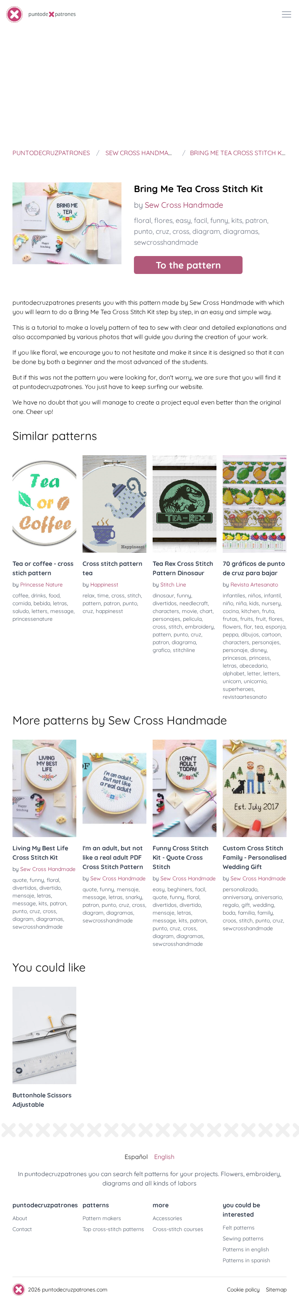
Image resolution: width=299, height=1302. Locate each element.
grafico (161, 650)
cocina (231, 611)
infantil (272, 595)
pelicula (192, 618)
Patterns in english (246, 1249)
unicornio (255, 681)
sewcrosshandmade (166, 242)
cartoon (271, 634)
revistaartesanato (245, 696)
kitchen (250, 611)
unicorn (232, 681)
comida (21, 603)
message (62, 611)
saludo (20, 611)
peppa (230, 634)
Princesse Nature (41, 584)
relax (89, 595)
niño (228, 603)
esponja (275, 626)
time (103, 595)
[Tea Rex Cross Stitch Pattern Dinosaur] (184, 504)
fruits (246, 618)
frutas (230, 618)
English (164, 1157)
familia (246, 912)
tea (259, 626)
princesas (234, 657)
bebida (41, 603)
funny (219, 220)
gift (245, 904)
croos (229, 920)
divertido (50, 887)
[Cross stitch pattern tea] (114, 504)
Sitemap (276, 1289)
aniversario (268, 897)
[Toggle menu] (286, 14)
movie (189, 611)
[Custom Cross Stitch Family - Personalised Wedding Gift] (255, 788)
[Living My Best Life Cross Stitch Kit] (44, 788)
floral (142, 220)
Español (136, 1157)
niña (241, 603)
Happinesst (104, 584)
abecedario (253, 665)
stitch (134, 595)
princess (259, 657)
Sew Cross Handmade (184, 205)
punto (143, 231)
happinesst (109, 611)
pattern (92, 603)
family (265, 912)
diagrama (184, 642)
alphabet (233, 673)
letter (253, 673)
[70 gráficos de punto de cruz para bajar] (255, 504)
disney (258, 650)
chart (206, 611)
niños (254, 595)
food (54, 595)
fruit (261, 618)
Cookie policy (243, 1289)
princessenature (32, 618)
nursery (271, 603)
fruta (268, 611)
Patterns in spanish (246, 1260)
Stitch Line (173, 584)
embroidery (199, 626)
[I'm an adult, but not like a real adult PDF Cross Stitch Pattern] (114, 788)
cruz (162, 231)
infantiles (234, 595)
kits (236, 220)
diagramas (240, 231)
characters (166, 611)
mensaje (23, 895)
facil (200, 220)
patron (256, 220)
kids (254, 603)
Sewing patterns (243, 1238)
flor (248, 626)
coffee (20, 595)
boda (229, 912)
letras (60, 603)
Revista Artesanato (254, 584)
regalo (231, 904)
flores (163, 220)
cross (180, 231)
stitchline (184, 650)
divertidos (165, 603)
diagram (206, 231)
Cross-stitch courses (178, 1229)
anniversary (237, 897)
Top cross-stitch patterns (113, 1229)
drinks (38, 595)
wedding (263, 904)
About (19, 1218)
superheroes (238, 689)
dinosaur (163, 595)
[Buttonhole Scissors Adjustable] (44, 1035)
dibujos (250, 634)
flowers (232, 626)
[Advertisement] (149, 87)
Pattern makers (102, 1218)
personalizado (240, 889)
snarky (133, 897)
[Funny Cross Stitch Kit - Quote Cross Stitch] (184, 788)
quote (19, 879)
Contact (22, 1229)
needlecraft (193, 603)
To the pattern (188, 265)
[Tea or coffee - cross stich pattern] (44, 504)
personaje (235, 650)
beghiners (179, 889)
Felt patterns (239, 1227)
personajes (166, 618)
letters (39, 611)
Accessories (167, 1218)
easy (183, 220)
